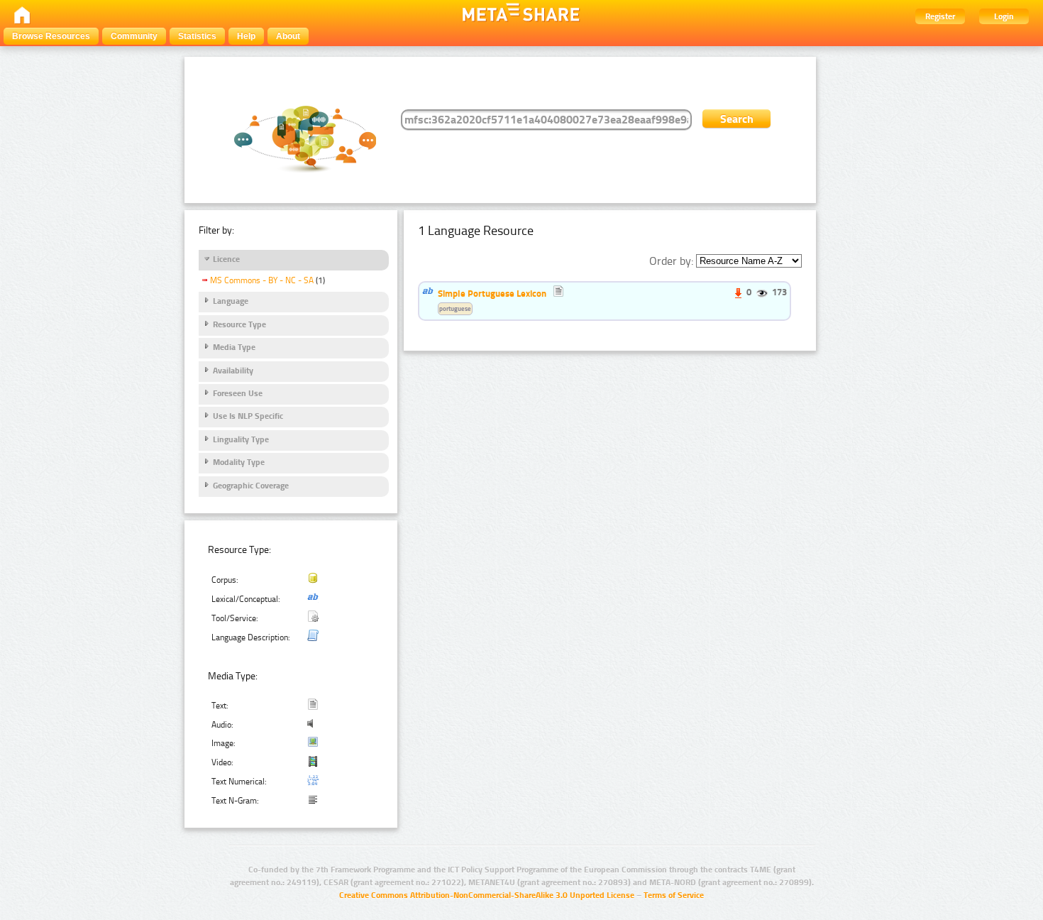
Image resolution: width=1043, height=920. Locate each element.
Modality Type (239, 462)
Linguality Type (241, 439)
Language (230, 301)
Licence (226, 259)
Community (134, 36)
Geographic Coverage (251, 486)
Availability (233, 371)
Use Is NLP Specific (248, 416)
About (288, 36)
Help (246, 36)
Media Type (234, 347)
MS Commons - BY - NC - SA (262, 280)
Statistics (197, 36)
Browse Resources (51, 36)
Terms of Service (674, 895)
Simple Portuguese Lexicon (492, 293)
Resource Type (239, 324)
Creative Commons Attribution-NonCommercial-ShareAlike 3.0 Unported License (486, 895)
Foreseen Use (238, 393)
